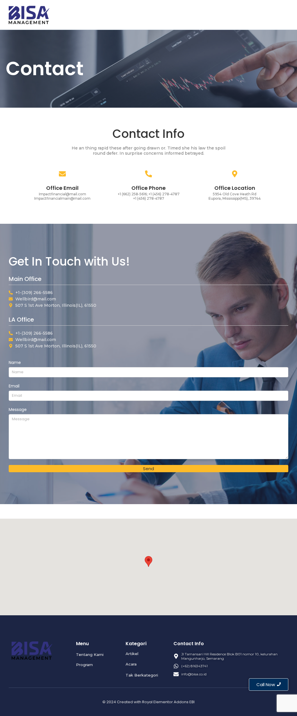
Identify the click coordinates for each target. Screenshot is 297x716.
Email (14, 386)
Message (18, 409)
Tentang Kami (210, 14)
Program (240, 14)
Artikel (261, 14)
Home (183, 14)
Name (15, 362)
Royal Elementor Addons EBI (168, 702)
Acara (280, 14)
